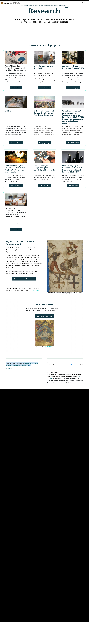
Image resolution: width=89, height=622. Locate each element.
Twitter (85, 3)
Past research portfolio (44, 316)
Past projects (62, 5)
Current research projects (30, 5)
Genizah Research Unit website (24, 279)
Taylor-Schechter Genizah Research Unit (47, 5)
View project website (73, 142)
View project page (16, 87)
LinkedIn (83, 3)
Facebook (87, 3)
